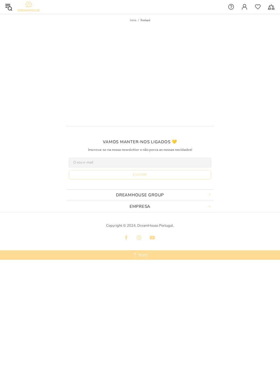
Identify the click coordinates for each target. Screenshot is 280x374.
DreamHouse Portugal (29, 6)
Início (133, 20)
